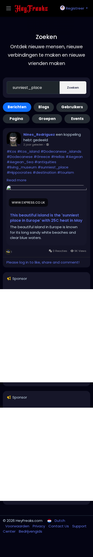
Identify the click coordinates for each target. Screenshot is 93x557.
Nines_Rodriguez (39, 134)
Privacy (39, 526)
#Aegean (74, 156)
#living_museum (22, 167)
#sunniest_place (53, 167)
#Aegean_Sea (20, 161)
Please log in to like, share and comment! (42, 262)
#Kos (11, 151)
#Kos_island (28, 151)
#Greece (42, 156)
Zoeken (73, 87)
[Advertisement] (46, 335)
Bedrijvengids (30, 531)
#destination (44, 172)
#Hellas (58, 156)
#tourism (65, 172)
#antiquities (45, 161)
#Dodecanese (20, 156)
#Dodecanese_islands (61, 151)
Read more (16, 180)
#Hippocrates (19, 172)
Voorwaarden (17, 526)
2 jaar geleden (33, 144)
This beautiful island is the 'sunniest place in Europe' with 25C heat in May (46, 218)
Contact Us (59, 526)
